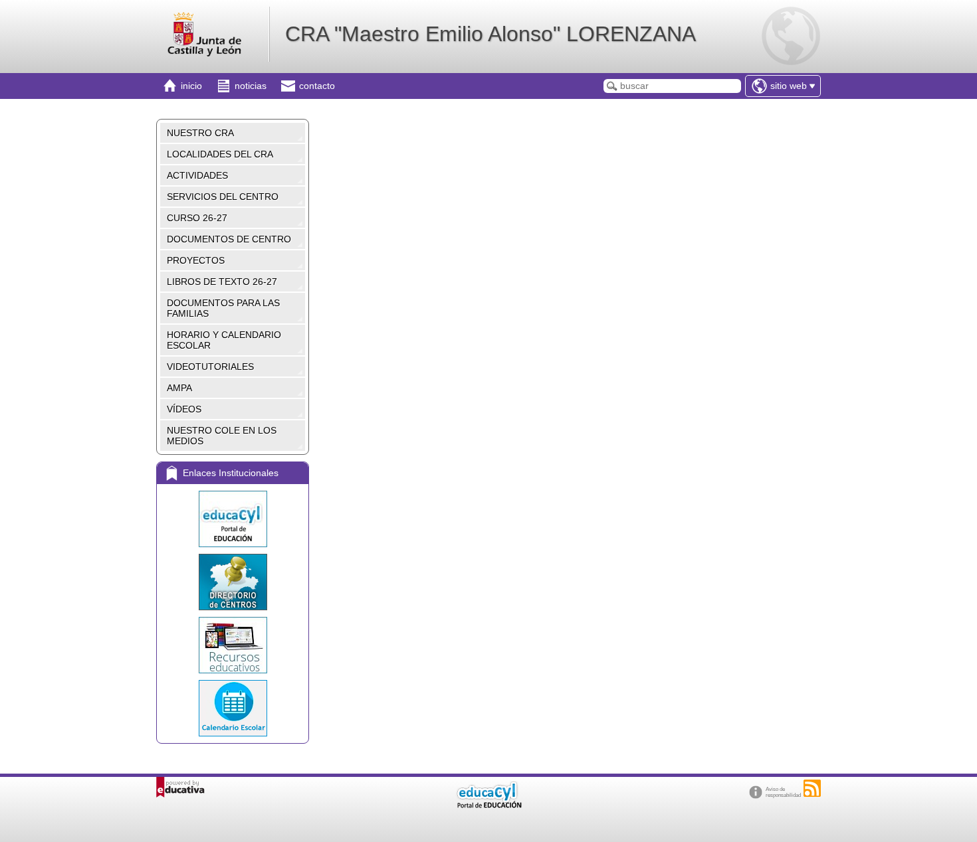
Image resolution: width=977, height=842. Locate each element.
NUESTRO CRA (200, 132)
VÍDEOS (184, 409)
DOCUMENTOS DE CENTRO (229, 239)
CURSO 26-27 (197, 217)
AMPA (179, 387)
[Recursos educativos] (232, 645)
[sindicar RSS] (812, 788)
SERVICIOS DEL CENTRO (222, 196)
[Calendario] (232, 708)
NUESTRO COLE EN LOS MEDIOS (221, 435)
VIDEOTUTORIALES (210, 366)
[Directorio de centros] (232, 582)
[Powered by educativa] (180, 787)
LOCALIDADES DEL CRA (220, 154)
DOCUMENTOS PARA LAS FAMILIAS (223, 308)
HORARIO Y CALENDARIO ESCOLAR (224, 340)
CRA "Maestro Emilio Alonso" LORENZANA (490, 34)
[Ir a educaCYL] (488, 805)
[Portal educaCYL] (232, 519)
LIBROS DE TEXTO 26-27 (222, 281)
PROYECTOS (196, 260)
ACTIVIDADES (197, 175)
